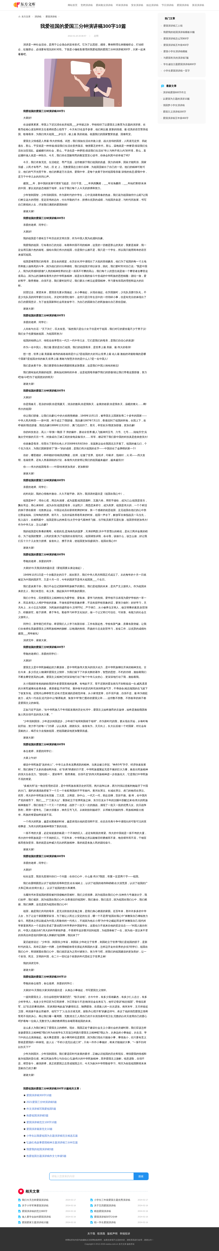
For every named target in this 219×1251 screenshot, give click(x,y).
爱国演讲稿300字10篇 (39, 1095)
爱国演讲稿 (183, 5)
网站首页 (72, 5)
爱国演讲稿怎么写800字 (176, 38)
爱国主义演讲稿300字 (174, 111)
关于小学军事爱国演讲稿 (35, 1205)
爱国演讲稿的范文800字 (34, 1211)
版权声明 (112, 1233)
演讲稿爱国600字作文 (174, 92)
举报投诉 (125, 1233)
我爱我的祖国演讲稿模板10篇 (179, 32)
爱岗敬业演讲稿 (104, 5)
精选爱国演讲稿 (102, 1211)
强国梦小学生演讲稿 (174, 105)
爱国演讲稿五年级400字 (176, 45)
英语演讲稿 (198, 5)
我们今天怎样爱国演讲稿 (35, 1199)
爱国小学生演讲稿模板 (175, 51)
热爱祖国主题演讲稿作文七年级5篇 (46, 1156)
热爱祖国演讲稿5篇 (37, 1115)
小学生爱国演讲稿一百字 (176, 70)
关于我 (91, 1233)
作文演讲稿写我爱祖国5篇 (41, 1108)
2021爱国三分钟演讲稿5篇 (41, 1102)
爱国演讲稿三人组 (173, 25)
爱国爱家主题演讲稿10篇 (35, 1222)
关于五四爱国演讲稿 (105, 1205)
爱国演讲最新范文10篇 (39, 1129)
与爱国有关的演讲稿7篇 (176, 57)
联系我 (101, 1233)
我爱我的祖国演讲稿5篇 (40, 1149)
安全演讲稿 (137, 5)
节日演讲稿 (168, 5)
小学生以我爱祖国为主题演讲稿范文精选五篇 (52, 1135)
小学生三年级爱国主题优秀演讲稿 (112, 1199)
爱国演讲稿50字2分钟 (105, 1216)
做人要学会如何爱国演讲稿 (36, 1216)
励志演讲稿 (152, 5)
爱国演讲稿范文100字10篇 (41, 1122)
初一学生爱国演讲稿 (105, 1222)
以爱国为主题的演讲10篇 (176, 98)
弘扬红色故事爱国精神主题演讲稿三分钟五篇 (52, 1142)
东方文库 (25, 16)
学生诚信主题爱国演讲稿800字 (179, 64)
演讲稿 (38, 16)
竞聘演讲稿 (87, 5)
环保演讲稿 (122, 5)
